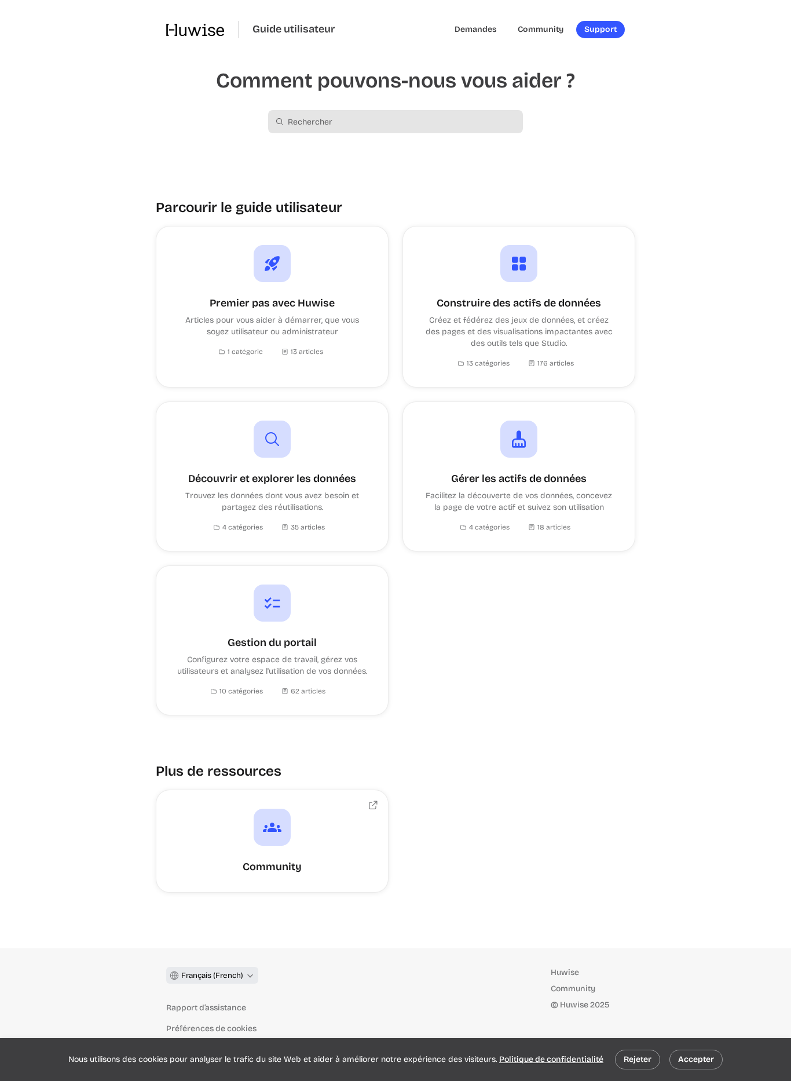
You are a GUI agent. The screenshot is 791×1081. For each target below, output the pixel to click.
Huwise (565, 972)
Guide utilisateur (293, 29)
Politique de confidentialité (551, 1059)
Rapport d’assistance (206, 1008)
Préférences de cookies (211, 1028)
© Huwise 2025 (580, 1005)
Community (573, 989)
